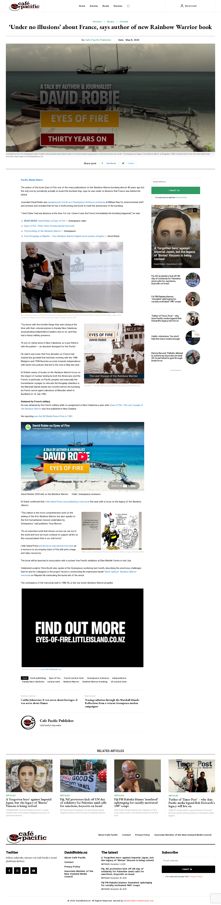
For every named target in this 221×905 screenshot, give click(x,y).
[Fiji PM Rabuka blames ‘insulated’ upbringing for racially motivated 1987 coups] (193, 299)
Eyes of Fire (55, 678)
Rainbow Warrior (71, 682)
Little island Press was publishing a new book (67, 501)
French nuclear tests (74, 678)
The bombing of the (42, 231)
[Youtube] (33, 870)
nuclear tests (53, 682)
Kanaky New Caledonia (33, 682)
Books (110, 21)
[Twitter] (25, 870)
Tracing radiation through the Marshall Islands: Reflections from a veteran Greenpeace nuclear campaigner (112, 703)
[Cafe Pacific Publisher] (28, 723)
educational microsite (49, 226)
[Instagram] (17, 870)
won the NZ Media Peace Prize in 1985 (53, 416)
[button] (128, 6)
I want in (174, 190)
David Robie (159, 264)
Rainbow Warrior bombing (95, 682)
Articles (97, 21)
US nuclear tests (119, 682)
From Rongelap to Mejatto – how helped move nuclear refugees (64, 236)
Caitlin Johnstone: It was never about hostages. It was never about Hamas (49, 701)
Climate (124, 21)
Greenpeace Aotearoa (98, 678)
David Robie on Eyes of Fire (44, 220)
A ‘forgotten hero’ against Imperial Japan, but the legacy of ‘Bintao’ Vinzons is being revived (174, 253)
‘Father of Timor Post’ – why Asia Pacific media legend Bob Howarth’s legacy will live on (166, 318)
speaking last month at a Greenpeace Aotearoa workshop (76, 202)
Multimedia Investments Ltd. (139, 900)
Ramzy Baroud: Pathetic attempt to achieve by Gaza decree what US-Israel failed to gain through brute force (167, 357)
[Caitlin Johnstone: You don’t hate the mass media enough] (193, 337)
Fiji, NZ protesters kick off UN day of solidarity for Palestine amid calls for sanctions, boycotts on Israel (166, 280)
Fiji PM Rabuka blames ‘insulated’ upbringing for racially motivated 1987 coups (166, 299)
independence (119, 678)
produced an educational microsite (56, 546)
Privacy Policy (181, 197)
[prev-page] (189, 210)
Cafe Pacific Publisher (98, 40)
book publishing (38, 678)
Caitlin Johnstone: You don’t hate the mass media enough (165, 337)
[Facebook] (9, 870)
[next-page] (195, 210)
